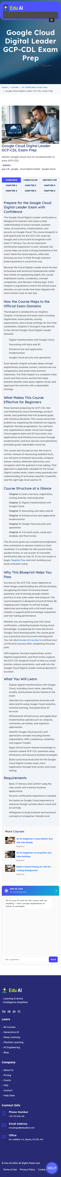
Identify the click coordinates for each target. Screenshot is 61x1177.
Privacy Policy (27, 1169)
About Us (8, 1070)
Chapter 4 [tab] (11, 190)
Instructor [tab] (50, 180)
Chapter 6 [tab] (49, 190)
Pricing (7, 1075)
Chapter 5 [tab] (30, 190)
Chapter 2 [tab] (30, 185)
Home (5, 87)
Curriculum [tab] (30, 180)
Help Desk (9, 1095)
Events (7, 1080)
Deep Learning (12, 1037)
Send (53, 959)
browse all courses (28, 640)
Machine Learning (13, 1042)
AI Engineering (12, 1047)
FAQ (6, 1085)
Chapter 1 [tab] (11, 185)
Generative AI (11, 1032)
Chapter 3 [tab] (49, 185)
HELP (52, 1168)
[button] (51, 20)
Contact (8, 1090)
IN (14, 1011)
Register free (18, 560)
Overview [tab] (11, 180)
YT (19, 1011)
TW (4, 1011)
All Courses (9, 1027)
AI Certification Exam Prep (34, 87)
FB (9, 1011)
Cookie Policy (45, 1169)
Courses (14, 87)
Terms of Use (10, 1169)
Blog (6, 1052)
